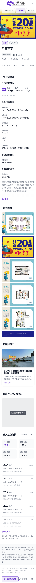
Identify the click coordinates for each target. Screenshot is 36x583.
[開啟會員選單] (32, 3)
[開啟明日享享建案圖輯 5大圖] (18, 318)
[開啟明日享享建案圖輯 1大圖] (18, 224)
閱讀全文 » (7, 383)
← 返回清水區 (8, 11)
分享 (15, 65)
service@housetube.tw (13, 573)
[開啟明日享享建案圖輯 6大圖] (18, 334)
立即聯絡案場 (11, 579)
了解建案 (20, 11)
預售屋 (5, 43)
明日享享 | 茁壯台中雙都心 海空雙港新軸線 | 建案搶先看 (18, 372)
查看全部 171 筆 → (27, 434)
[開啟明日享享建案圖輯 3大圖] (18, 270)
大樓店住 (13, 43)
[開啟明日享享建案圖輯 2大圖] (18, 247)
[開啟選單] (4, 3)
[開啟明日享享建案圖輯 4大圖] (18, 294)
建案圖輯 (31, 11)
